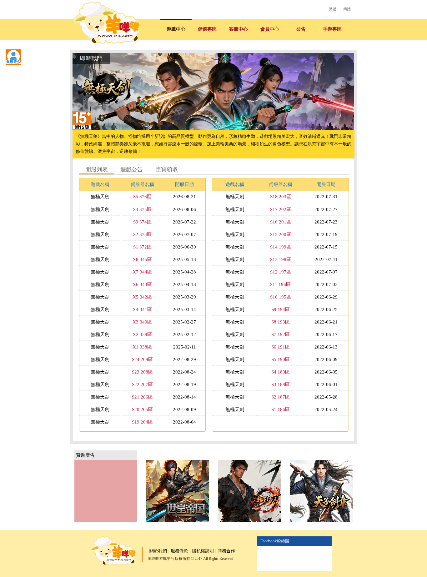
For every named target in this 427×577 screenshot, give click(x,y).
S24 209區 (142, 359)
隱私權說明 (203, 551)
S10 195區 (280, 296)
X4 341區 (142, 309)
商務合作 (226, 551)
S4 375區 (142, 209)
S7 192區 (280, 334)
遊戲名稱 (100, 184)
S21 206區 (142, 396)
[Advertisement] (105, 491)
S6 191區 (280, 346)
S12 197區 (280, 271)
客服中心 (238, 29)
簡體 (347, 9)
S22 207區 (142, 384)
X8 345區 (142, 259)
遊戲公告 (131, 169)
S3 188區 (280, 384)
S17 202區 (280, 209)
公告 (301, 29)
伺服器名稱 (142, 184)
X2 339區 (142, 334)
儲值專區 (207, 29)
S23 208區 (142, 371)
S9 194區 (280, 309)
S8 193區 (280, 321)
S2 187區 (280, 396)
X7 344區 (142, 271)
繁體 (332, 9)
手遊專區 (332, 29)
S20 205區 (142, 409)
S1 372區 (142, 246)
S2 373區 (142, 234)
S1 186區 (280, 409)
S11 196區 (280, 284)
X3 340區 (142, 321)
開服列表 (96, 169)
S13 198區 (280, 259)
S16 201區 (280, 221)
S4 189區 (280, 371)
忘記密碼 (65, 112)
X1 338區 (142, 346)
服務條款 (179, 551)
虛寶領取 (166, 169)
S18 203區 (280, 196)
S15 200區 (280, 234)
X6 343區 (142, 284)
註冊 (51, 112)
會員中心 (269, 29)
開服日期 (184, 184)
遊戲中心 (176, 29)
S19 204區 (142, 421)
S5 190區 (280, 359)
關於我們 (158, 551)
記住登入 (18, 112)
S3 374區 (142, 221)
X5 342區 (142, 296)
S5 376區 (142, 196)
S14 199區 (280, 246)
